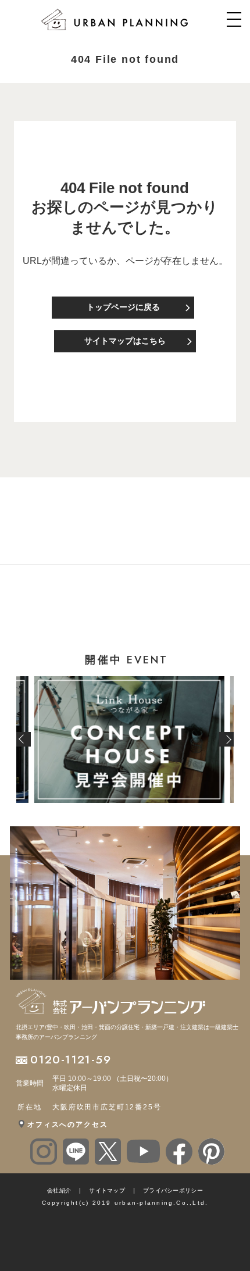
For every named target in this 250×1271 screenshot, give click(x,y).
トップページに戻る (123, 307)
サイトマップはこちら (125, 340)
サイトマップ (107, 1191)
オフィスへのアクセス (67, 1124)
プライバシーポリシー (173, 1191)
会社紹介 (59, 1191)
